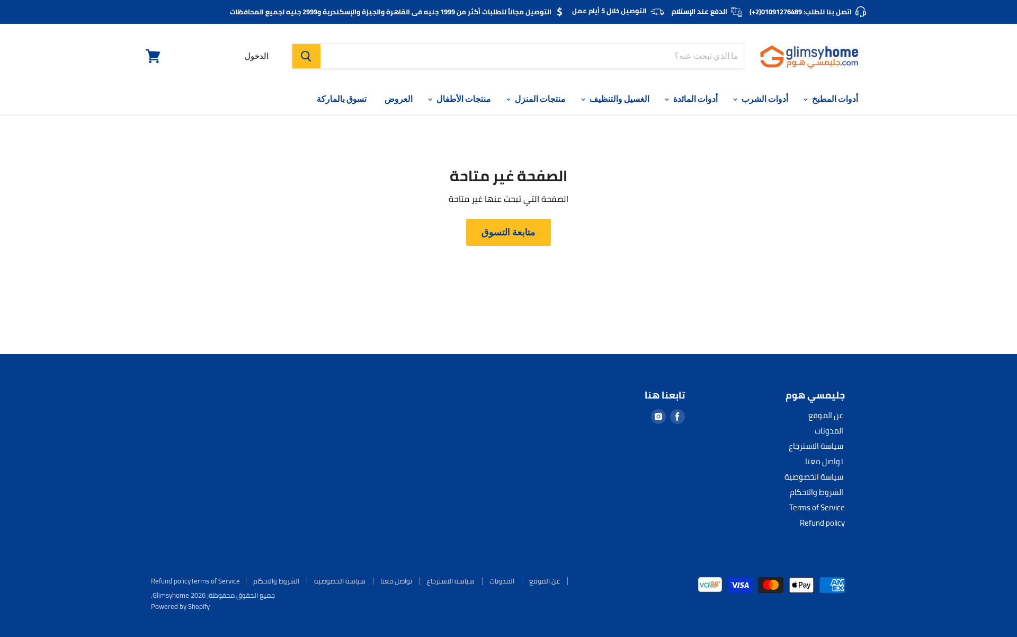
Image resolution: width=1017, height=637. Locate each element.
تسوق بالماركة (342, 99)
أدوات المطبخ (834, 99)
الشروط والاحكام (816, 492)
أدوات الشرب (764, 99)
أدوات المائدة (695, 99)
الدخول (257, 56)
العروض (399, 99)
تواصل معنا (824, 461)
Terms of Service (817, 507)
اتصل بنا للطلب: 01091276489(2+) (801, 11)
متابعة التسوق (508, 231)
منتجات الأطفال (463, 99)
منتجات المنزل (539, 99)
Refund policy (822, 522)
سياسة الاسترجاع (816, 446)
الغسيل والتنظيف (618, 99)
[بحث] (306, 56)
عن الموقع (826, 415)
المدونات (829, 430)
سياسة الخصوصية (814, 476)
